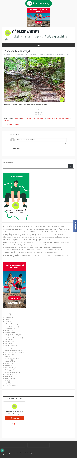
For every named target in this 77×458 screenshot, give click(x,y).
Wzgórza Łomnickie (10, 385)
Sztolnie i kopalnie (10, 374)
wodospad (33, 255)
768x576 (36, 118)
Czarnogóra (8, 319)
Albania (4, 226)
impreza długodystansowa (37, 239)
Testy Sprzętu (8, 378)
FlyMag (32, 453)
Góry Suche (35, 237)
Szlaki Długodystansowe (12, 372)
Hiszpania (68, 237)
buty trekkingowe (15, 232)
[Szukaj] (70, 166)
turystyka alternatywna (52, 252)
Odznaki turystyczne (10, 361)
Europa (17, 235)
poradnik (60, 245)
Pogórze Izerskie (54, 245)
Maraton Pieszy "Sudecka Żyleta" (14, 245)
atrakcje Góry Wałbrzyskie (8, 229)
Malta (33, 242)
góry (37, 234)
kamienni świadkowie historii (65, 240)
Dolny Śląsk (8, 234)
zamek (45, 255)
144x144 (61, 118)
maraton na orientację (39, 242)
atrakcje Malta (32, 229)
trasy (45, 252)
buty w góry (23, 232)
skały (50, 249)
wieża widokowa (25, 255)
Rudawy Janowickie (36, 249)
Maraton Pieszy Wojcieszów (31, 245)
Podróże (47, 245)
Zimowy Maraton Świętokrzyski (55, 255)
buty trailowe (9, 232)
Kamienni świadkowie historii (13, 352)
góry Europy (50, 235)
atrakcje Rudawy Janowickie (43, 229)
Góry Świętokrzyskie (59, 237)
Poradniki (7, 363)
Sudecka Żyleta (8, 252)
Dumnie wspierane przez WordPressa (14, 453)
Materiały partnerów (10, 358)
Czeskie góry (48, 232)
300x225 (29, 118)
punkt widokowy (45, 247)
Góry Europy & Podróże (11, 334)
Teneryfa (38, 252)
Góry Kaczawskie (8, 237)
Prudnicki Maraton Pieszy (8, 247)
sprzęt (62, 249)
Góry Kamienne (18, 237)
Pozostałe (7, 365)
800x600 (17, 118)
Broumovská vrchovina (11, 316)
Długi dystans (8, 328)
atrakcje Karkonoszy (22, 229)
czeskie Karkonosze (59, 232)
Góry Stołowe (30, 237)
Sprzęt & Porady (9, 369)
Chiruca (28, 232)
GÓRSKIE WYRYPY (25, 31)
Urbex (6, 382)
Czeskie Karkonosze (10, 327)
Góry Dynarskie (42, 234)
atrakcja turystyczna (16, 226)
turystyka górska (11, 255)
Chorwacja (8, 317)
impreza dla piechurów (13, 239)
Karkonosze (8, 242)
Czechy (32, 232)
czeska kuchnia (39, 232)
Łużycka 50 (65, 255)
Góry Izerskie (58, 235)
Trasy (6, 380)
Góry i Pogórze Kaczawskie (12, 338)
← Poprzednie (8, 124)
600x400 (67, 118)
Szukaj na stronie (8, 162)
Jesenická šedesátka (54, 240)
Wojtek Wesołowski (19, 54)
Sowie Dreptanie (55, 249)
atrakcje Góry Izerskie (32, 226)
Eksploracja (8, 330)
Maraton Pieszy (49, 242)
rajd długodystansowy (56, 247)
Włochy (7, 384)
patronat (41, 245)
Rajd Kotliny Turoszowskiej (10, 249)
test (42, 252)
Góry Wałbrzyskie (43, 237)
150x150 (23, 118)
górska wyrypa (27, 234)
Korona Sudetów (20, 242)
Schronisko (45, 249)
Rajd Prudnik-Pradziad (21, 249)
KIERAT (14, 242)
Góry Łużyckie (51, 237)
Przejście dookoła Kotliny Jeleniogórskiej (26, 247)
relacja (28, 249)
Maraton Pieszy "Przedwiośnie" (62, 242)
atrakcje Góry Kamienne (59, 226)
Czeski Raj (8, 323)
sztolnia (34, 252)
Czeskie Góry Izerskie (11, 325)
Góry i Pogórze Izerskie (11, 336)
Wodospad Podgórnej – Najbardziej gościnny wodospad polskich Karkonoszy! (50, 54)
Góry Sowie (24, 237)
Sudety (16, 252)
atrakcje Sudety (58, 229)
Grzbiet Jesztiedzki (10, 347)
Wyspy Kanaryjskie (39, 255)
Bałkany (68, 229)
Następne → (16, 124)
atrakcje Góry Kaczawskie (46, 226)
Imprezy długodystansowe (12, 350)
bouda (4, 232)
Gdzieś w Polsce (9, 332)
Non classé (8, 360)
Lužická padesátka (27, 242)
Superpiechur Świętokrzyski (26, 252)
